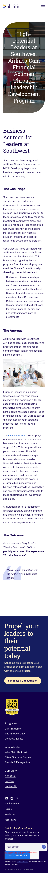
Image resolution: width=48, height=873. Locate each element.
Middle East (10, 814)
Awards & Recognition (17, 762)
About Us (10, 776)
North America (12, 803)
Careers (9, 781)
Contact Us (11, 786)
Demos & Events (14, 738)
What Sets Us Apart (16, 752)
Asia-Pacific (10, 820)
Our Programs (13, 728)
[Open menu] (43, 6)
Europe (8, 809)
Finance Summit (17, 435)
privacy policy (22, 861)
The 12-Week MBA (15, 733)
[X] (17, 798)
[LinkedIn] (6, 798)
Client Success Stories (18, 757)
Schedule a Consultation (22, 680)
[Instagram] (12, 798)
